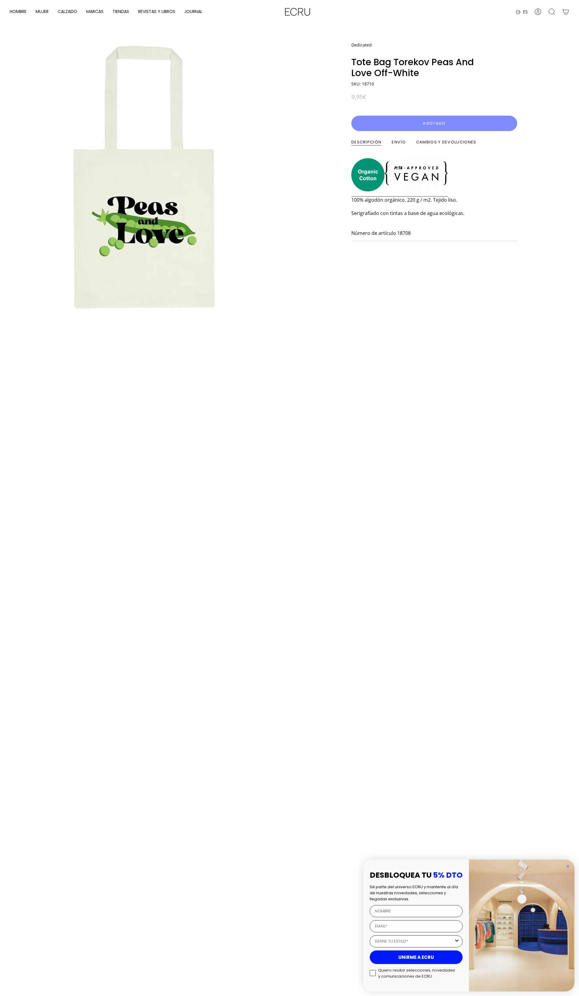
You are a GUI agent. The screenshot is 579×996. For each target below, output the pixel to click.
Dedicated (361, 45)
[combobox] (414, 941)
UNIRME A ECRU (416, 957)
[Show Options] (457, 941)
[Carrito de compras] (566, 12)
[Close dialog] (568, 866)
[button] (18, 12)
